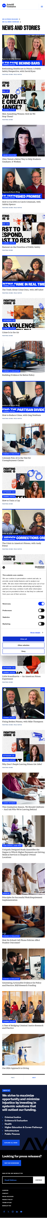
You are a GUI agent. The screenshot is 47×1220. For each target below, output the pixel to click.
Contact (5, 1193)
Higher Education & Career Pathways (23, 1127)
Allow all (23, 639)
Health (8, 1124)
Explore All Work (10, 1142)
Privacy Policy (7, 1199)
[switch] (41, 610)
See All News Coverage (10, 22)
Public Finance (12, 1134)
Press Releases (8, 1196)
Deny (23, 651)
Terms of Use (7, 1202)
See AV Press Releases (10, 19)
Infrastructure (12, 1130)
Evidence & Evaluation (16, 1120)
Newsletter (6, 1205)
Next (34, 1077)
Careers (5, 1190)
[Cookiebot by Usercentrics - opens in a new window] (34, 567)
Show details (35, 632)
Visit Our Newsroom (11, 1163)
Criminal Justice (13, 1117)
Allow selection (23, 645)
